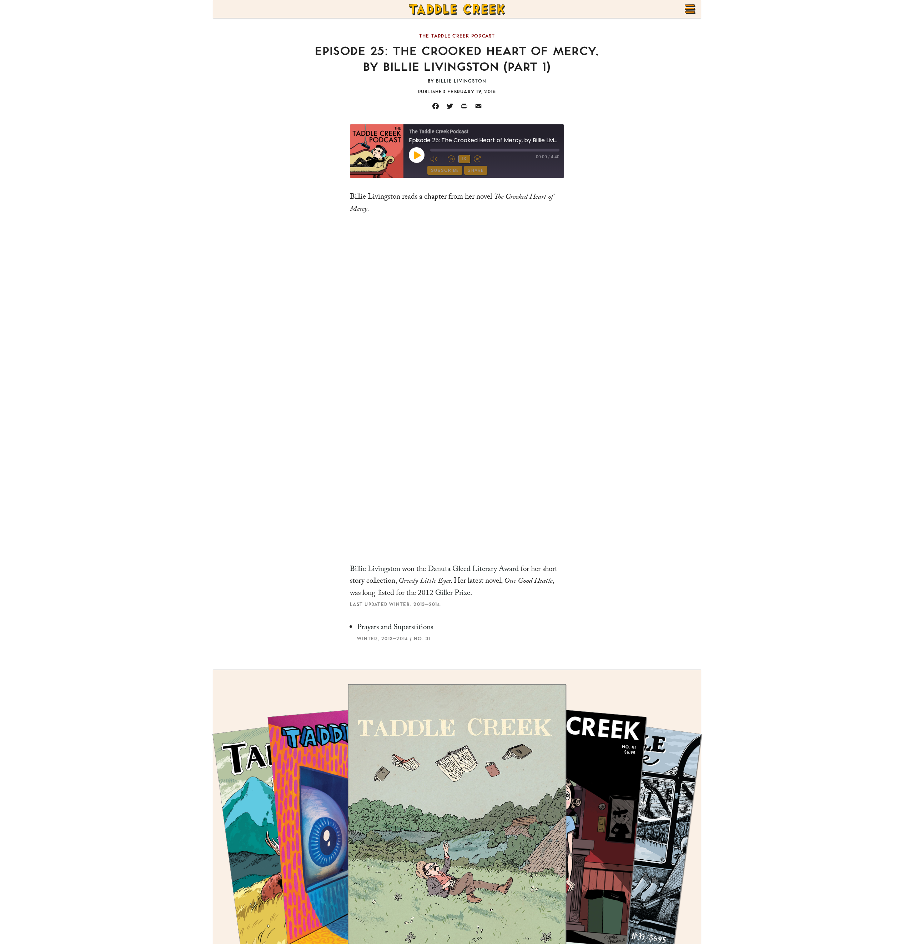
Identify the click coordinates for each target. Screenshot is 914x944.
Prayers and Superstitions (395, 628)
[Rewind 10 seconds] (451, 159)
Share (475, 170)
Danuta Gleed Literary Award (473, 569)
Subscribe (445, 170)
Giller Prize (452, 593)
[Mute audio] (437, 159)
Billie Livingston (375, 569)
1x (464, 158)
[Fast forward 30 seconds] (481, 159)
